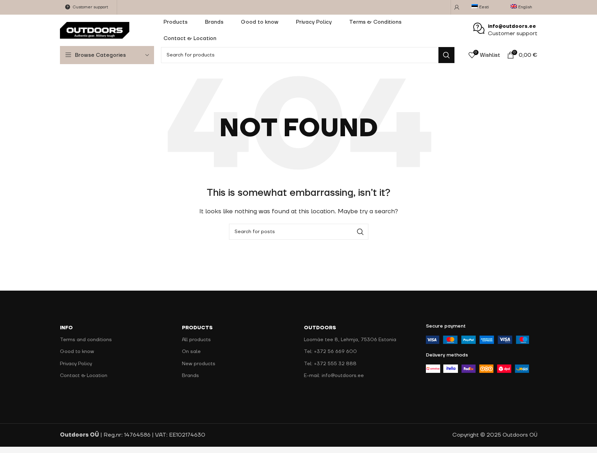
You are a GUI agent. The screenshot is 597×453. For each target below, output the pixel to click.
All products (196, 340)
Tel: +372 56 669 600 (330, 351)
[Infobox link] (505, 30)
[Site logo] (95, 29)
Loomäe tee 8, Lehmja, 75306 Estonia (350, 340)
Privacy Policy (76, 364)
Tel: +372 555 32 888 (330, 364)
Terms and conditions (86, 340)
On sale (191, 351)
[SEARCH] (446, 55)
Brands (190, 376)
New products (198, 364)
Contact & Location (83, 376)
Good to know (77, 351)
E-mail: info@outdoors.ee (334, 376)
